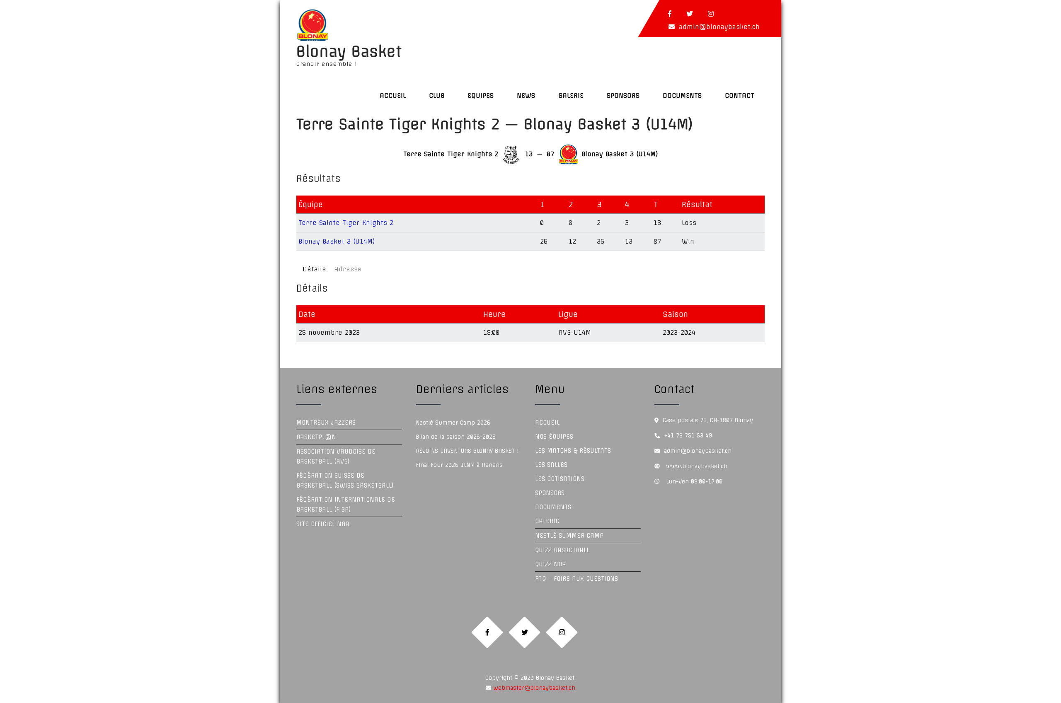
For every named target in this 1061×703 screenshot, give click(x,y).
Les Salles (551, 465)
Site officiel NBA (322, 524)
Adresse (348, 269)
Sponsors (623, 95)
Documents (682, 95)
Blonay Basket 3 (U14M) (336, 241)
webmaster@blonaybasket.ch (533, 687)
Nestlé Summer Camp (569, 535)
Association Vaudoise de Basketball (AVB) (335, 456)
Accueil (393, 95)
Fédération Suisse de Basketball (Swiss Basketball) (345, 480)
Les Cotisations (559, 479)
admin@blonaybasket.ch (719, 27)
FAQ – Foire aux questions (576, 578)
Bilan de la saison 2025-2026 (456, 436)
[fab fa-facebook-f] (669, 13)
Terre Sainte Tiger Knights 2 (345, 223)
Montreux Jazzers (326, 422)
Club (436, 95)
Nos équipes (554, 436)
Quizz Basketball (562, 550)
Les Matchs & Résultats (573, 450)
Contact (739, 95)
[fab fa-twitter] (689, 13)
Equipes (481, 95)
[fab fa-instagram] (711, 13)
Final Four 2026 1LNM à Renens (459, 464)
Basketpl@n (316, 437)
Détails (314, 269)
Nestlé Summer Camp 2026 (453, 422)
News (526, 95)
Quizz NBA (550, 564)
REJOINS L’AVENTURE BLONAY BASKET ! (467, 450)
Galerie (571, 95)
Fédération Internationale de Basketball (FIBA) (345, 504)
